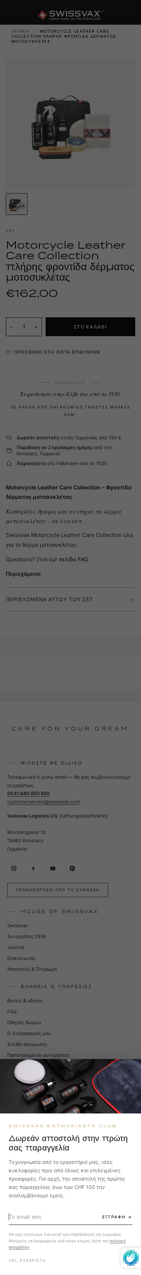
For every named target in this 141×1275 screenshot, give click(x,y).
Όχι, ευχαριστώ (27, 1260)
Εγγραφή (113, 1216)
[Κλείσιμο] (129, 1071)
